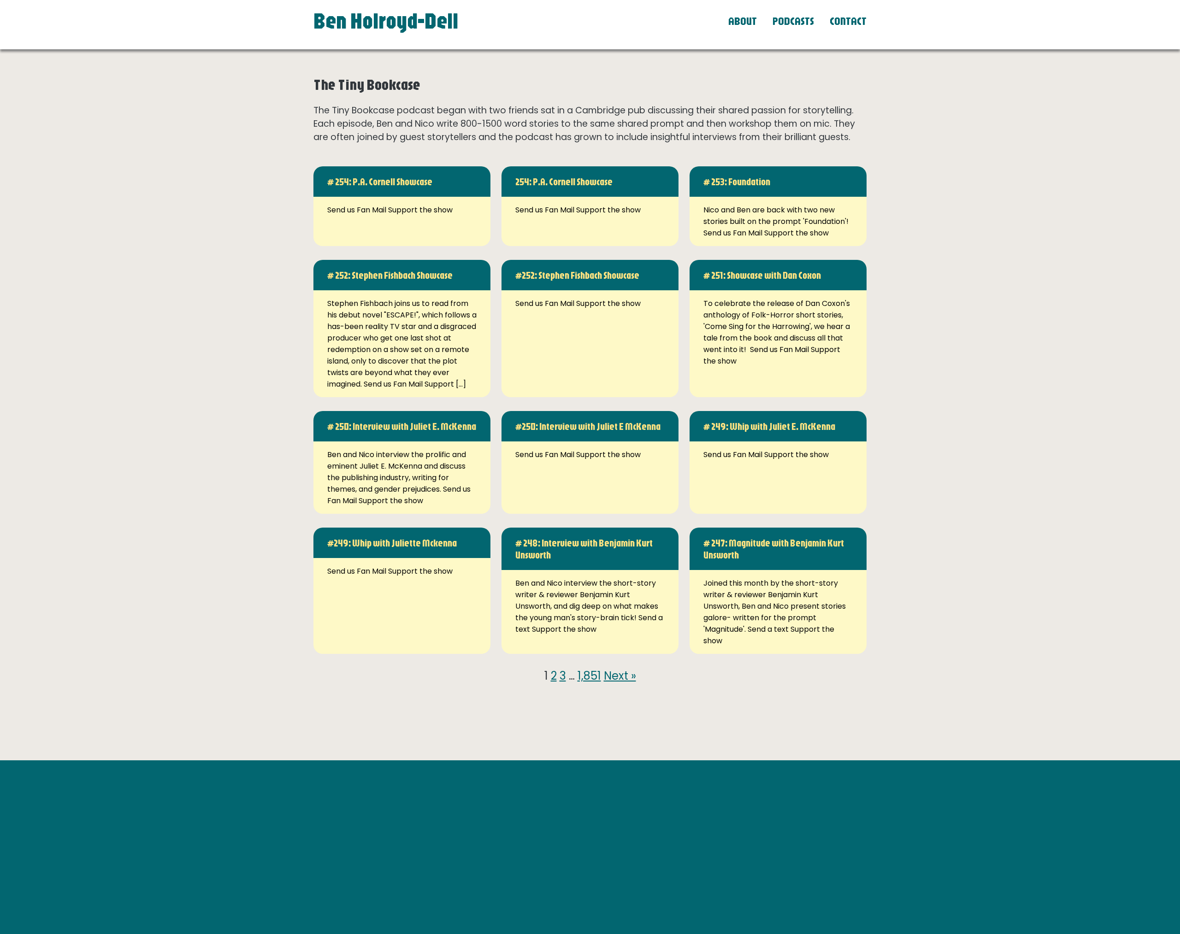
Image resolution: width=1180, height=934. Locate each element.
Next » (620, 675)
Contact (848, 21)
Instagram (714, 815)
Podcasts (793, 21)
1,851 (589, 675)
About (742, 21)
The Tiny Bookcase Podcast (745, 838)
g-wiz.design (833, 875)
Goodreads (715, 826)
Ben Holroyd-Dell (385, 20)
